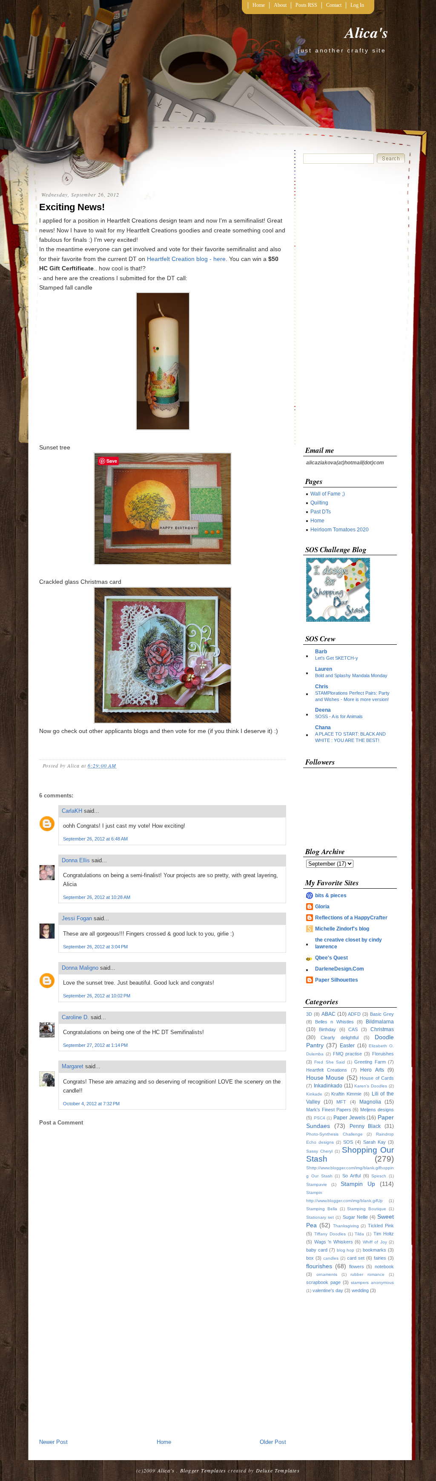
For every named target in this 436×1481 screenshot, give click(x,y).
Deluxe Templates (278, 1470)
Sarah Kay (374, 1142)
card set (355, 1258)
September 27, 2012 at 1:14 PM (95, 1045)
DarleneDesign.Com (339, 969)
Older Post (273, 1442)
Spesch (378, 1176)
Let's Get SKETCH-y (336, 658)
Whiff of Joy (375, 1242)
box (310, 1258)
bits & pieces (331, 895)
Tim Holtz (383, 1233)
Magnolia (370, 1102)
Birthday (327, 1029)
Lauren (323, 669)
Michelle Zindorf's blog (342, 929)
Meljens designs (377, 1109)
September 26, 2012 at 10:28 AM (96, 897)
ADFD (354, 1014)
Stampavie (316, 1184)
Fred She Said (329, 1062)
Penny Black (365, 1126)
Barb (321, 652)
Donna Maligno (80, 968)
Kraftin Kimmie (346, 1093)
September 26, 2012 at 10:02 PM (96, 995)
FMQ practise (347, 1053)
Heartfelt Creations (326, 1069)
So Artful (351, 1175)
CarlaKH (72, 811)
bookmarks (374, 1249)
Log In (357, 5)
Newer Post (53, 1442)
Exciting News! (72, 207)
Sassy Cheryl (319, 1151)
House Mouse (325, 1077)
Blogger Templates (203, 1470)
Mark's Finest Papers (328, 1109)
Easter (347, 1046)
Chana (323, 727)
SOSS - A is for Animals (339, 716)
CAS (353, 1029)
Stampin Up (358, 1183)
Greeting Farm (369, 1061)
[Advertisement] (162, 1373)
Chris (321, 687)
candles (330, 1258)
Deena (323, 710)
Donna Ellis (76, 860)
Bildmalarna (380, 1022)
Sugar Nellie (355, 1217)
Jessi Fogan (77, 918)
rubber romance (367, 1274)
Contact (333, 5)
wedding (360, 1290)
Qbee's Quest (331, 958)
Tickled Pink (381, 1225)
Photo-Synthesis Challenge (334, 1134)
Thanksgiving (346, 1225)
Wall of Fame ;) (327, 494)
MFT (341, 1101)
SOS (348, 1142)
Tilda (359, 1234)
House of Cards (377, 1078)
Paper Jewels (349, 1118)
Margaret (72, 1066)
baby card (316, 1249)
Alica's (366, 32)
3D (309, 1014)
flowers (356, 1266)
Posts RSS (306, 5)
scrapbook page (323, 1282)
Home (258, 5)
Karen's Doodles (370, 1086)
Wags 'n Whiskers (333, 1241)
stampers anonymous (372, 1282)
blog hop (346, 1250)
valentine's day (328, 1290)
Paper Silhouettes (336, 980)
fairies (380, 1258)
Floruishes (383, 1053)
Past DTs (320, 512)
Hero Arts (372, 1070)
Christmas (382, 1029)
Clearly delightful (339, 1037)
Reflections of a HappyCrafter (351, 918)
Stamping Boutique (366, 1208)
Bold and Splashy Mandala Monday (351, 675)
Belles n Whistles (334, 1021)
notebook (384, 1266)
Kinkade (314, 1094)
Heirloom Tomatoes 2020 (339, 530)
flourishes (319, 1266)
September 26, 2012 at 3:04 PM (95, 946)
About (280, 5)
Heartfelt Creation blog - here (186, 258)
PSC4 (319, 1118)
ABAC (328, 1014)
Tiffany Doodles (330, 1234)
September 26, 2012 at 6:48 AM (95, 838)
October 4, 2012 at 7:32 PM (91, 1103)
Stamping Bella (321, 1208)
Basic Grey (382, 1014)
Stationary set (320, 1217)
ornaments (326, 1274)
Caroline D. (75, 1017)
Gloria (322, 907)
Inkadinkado (328, 1086)
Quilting (319, 503)
